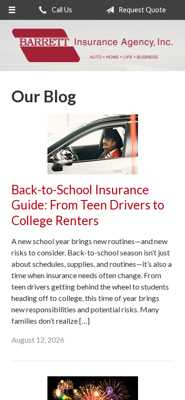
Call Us (61, 10)
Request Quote (141, 10)
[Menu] (12, 10)
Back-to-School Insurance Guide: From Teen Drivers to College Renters (87, 205)
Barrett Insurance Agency (92, 45)
